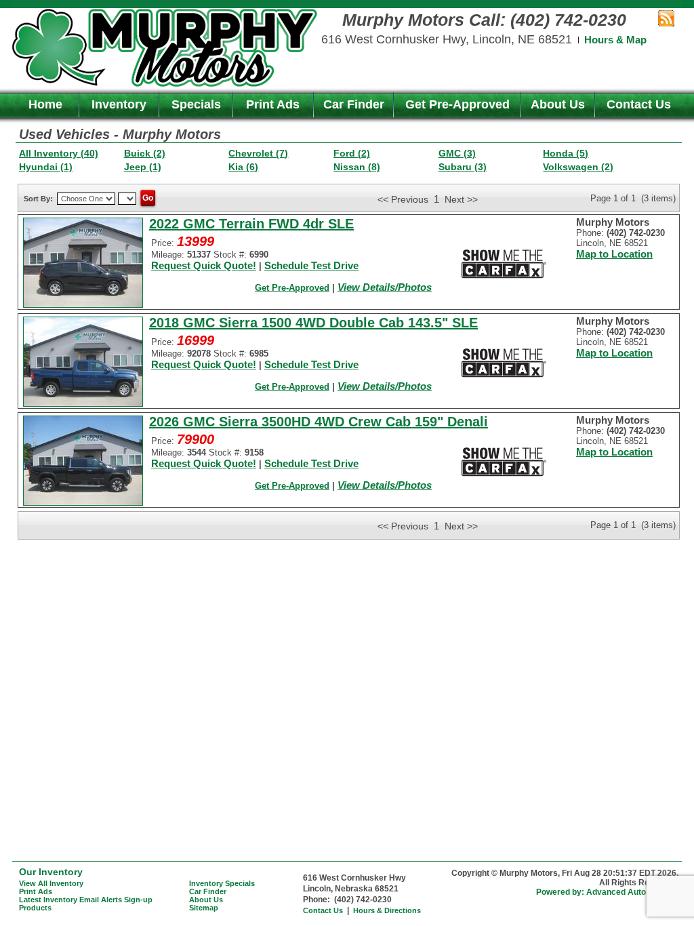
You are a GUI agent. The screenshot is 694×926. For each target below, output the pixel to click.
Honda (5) (565, 153)
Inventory (118, 104)
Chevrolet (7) (258, 153)
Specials (196, 104)
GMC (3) (457, 153)
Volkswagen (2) (578, 166)
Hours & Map (615, 39)
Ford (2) (351, 153)
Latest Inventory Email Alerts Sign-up (85, 899)
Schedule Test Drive (311, 265)
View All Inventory (51, 883)
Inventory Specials (222, 883)
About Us (558, 104)
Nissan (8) (356, 166)
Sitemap (203, 908)
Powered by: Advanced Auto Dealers (607, 892)
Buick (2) (144, 153)
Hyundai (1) (46, 166)
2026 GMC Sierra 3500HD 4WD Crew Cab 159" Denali (318, 421)
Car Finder (353, 104)
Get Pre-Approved (457, 104)
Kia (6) (243, 166)
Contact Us (639, 104)
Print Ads (273, 104)
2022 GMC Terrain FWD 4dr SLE (251, 223)
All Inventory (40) (58, 153)
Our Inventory (51, 871)
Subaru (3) (462, 166)
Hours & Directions (387, 910)
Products (35, 908)
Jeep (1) (142, 166)
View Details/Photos (385, 287)
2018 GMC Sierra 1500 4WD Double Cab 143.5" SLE (313, 322)
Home (45, 104)
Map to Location (614, 254)
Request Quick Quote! (203, 265)
